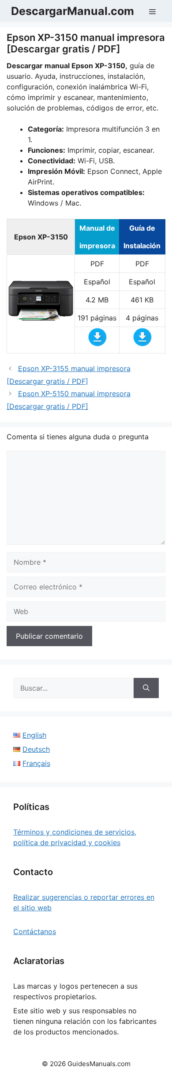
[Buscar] (146, 688)
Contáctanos (34, 931)
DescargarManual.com (72, 11)
